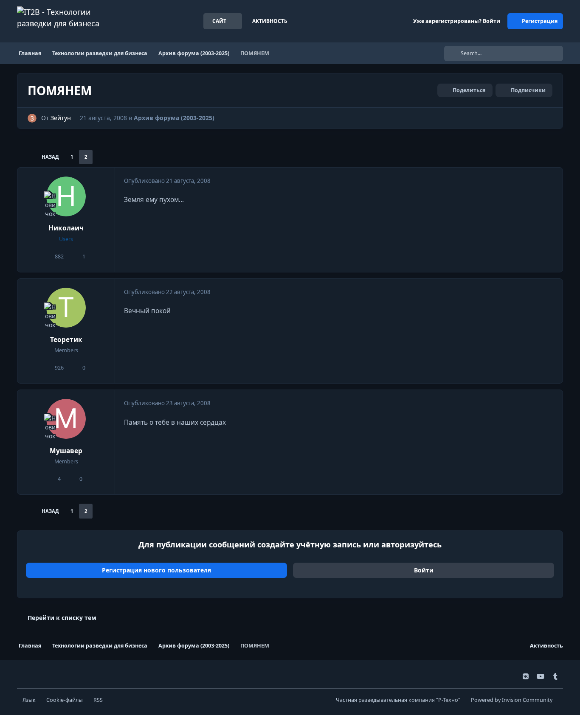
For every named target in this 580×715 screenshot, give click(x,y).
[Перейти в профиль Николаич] (66, 196)
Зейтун (61, 118)
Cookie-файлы (64, 700)
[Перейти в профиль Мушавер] (66, 419)
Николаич (66, 228)
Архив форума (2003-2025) (174, 118)
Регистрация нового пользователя (156, 570)
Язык (29, 700)
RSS (98, 700)
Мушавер (66, 450)
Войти (424, 570)
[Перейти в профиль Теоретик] (66, 308)
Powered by (511, 700)
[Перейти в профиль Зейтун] (32, 118)
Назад (50, 157)
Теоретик (66, 339)
